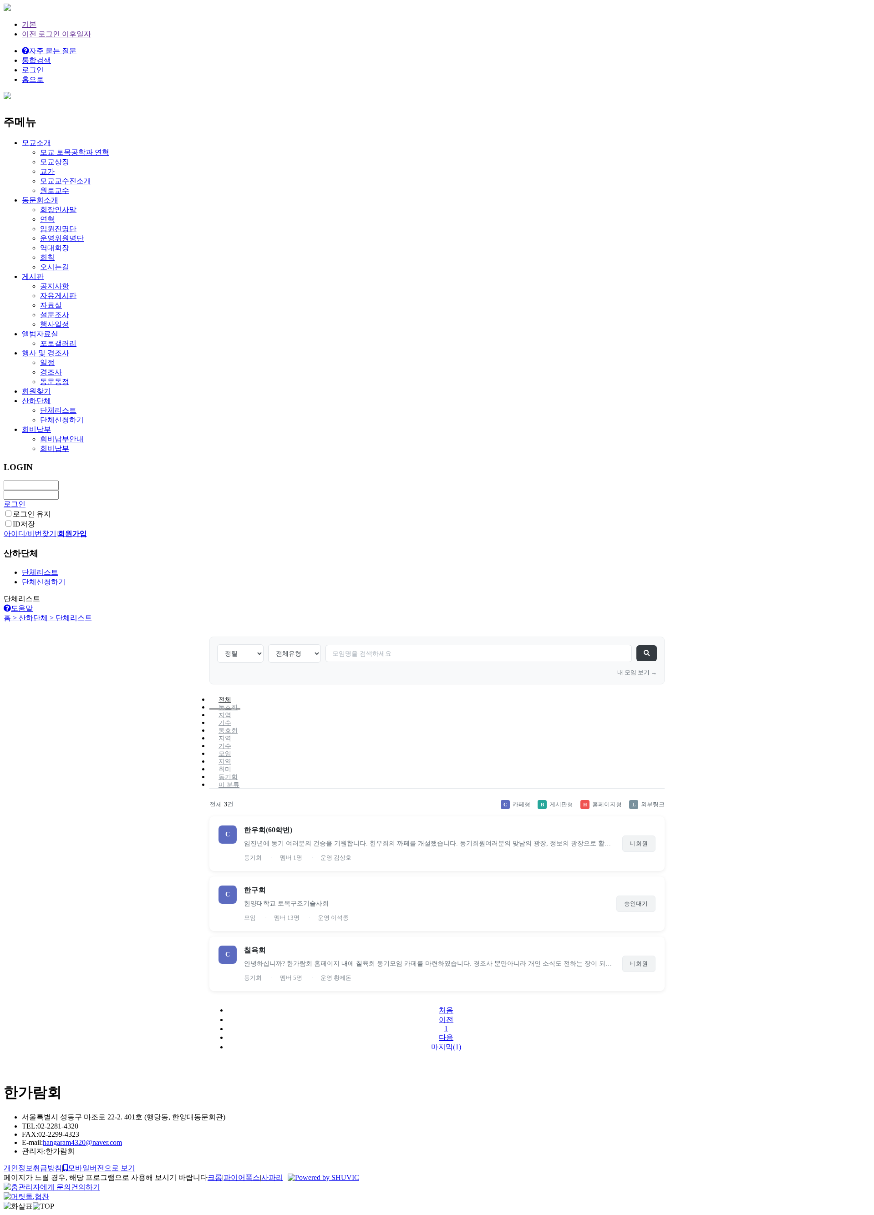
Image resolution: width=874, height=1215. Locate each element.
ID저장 (24, 524)
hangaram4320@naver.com (82, 1142)
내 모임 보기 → (637, 672)
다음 (446, 1037)
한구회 (255, 890)
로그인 (14, 504)
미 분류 (228, 784)
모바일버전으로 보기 (101, 1168)
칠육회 (255, 950)
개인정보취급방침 (33, 1168)
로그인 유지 (32, 514)
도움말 (22, 608)
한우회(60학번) (268, 830)
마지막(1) (446, 1047)
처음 (446, 1010)
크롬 (215, 1177)
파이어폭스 (242, 1177)
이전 (446, 1019)
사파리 (272, 1177)
